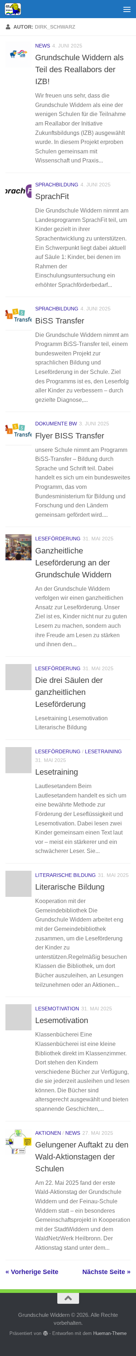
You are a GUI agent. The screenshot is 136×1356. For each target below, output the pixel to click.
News (42, 46)
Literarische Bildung (65, 875)
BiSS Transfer (59, 320)
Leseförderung (58, 538)
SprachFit (52, 196)
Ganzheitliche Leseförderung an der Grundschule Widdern (73, 562)
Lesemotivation (57, 1008)
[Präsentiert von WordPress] (45, 1333)
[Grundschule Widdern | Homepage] (15, 9)
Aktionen (48, 1133)
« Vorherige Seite (31, 1271)
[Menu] (127, 9)
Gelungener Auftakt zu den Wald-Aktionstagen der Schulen (81, 1156)
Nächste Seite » (106, 1271)
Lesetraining (103, 751)
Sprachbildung (56, 184)
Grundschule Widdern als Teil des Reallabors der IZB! (79, 69)
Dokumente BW (56, 423)
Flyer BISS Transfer (69, 435)
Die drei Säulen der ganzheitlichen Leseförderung (69, 692)
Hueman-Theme (110, 1333)
